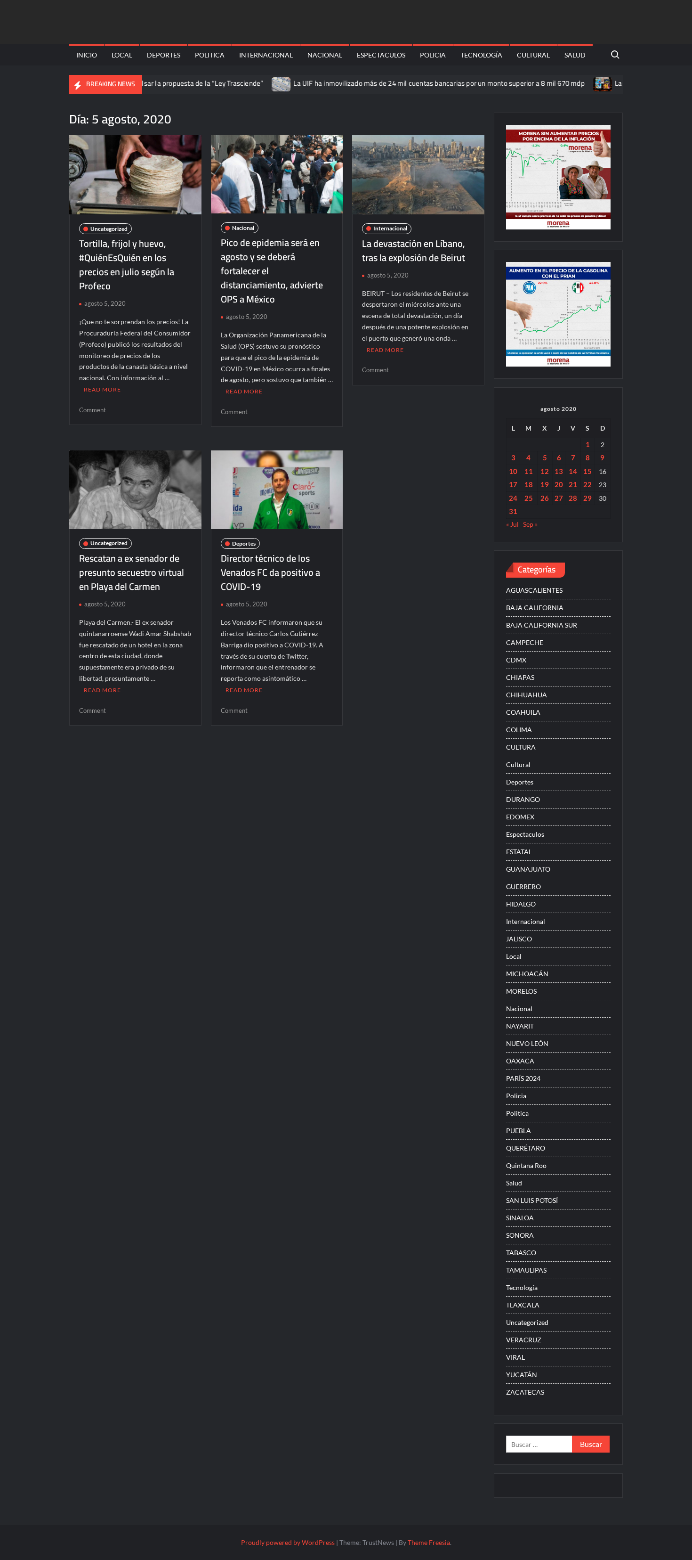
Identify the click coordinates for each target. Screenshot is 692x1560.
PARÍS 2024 (523, 1078)
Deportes (163, 55)
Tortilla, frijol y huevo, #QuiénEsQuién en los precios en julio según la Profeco (126, 264)
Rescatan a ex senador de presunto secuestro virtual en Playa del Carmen (131, 572)
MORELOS (521, 991)
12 (544, 471)
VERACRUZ (523, 1340)
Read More (102, 389)
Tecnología (481, 55)
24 (513, 498)
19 (544, 484)
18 (528, 484)
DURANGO (523, 799)
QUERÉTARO (525, 1148)
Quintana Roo (526, 1165)
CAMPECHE (524, 642)
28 (573, 498)
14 (573, 471)
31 (513, 511)
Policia (433, 55)
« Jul (512, 524)
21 (573, 484)
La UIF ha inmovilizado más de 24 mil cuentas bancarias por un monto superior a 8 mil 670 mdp (403, 83)
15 (587, 471)
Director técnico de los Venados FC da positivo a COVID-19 (270, 572)
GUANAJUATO (528, 869)
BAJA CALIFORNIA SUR (541, 625)
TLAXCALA (522, 1305)
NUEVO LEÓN (527, 1043)
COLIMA (519, 730)
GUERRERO (523, 886)
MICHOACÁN (527, 974)
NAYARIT (520, 1026)
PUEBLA (518, 1131)
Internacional (266, 55)
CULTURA (521, 747)
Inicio (86, 55)
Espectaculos (381, 55)
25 (528, 498)
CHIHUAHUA (526, 695)
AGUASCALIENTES (534, 590)
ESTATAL (519, 852)
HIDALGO (521, 904)
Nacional (324, 55)
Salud (575, 55)
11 (528, 471)
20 (559, 484)
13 (559, 471)
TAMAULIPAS (526, 1270)
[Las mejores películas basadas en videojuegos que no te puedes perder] (568, 83)
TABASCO (521, 1253)
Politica (210, 55)
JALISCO (519, 939)
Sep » (530, 524)
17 (513, 484)
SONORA (520, 1235)
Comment (92, 410)
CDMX (516, 660)
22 (587, 484)
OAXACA (520, 1061)
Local (122, 55)
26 (544, 498)
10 (513, 471)
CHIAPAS (520, 677)
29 (587, 498)
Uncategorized (109, 228)
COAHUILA (523, 712)
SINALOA (520, 1218)
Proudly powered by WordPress (288, 1542)
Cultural (533, 55)
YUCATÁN (521, 1375)
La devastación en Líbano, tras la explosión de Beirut (413, 250)
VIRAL (515, 1357)
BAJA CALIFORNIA (534, 608)
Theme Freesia (429, 1542)
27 (559, 498)
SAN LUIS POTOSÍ (532, 1200)
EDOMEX (520, 817)
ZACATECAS (525, 1392)
